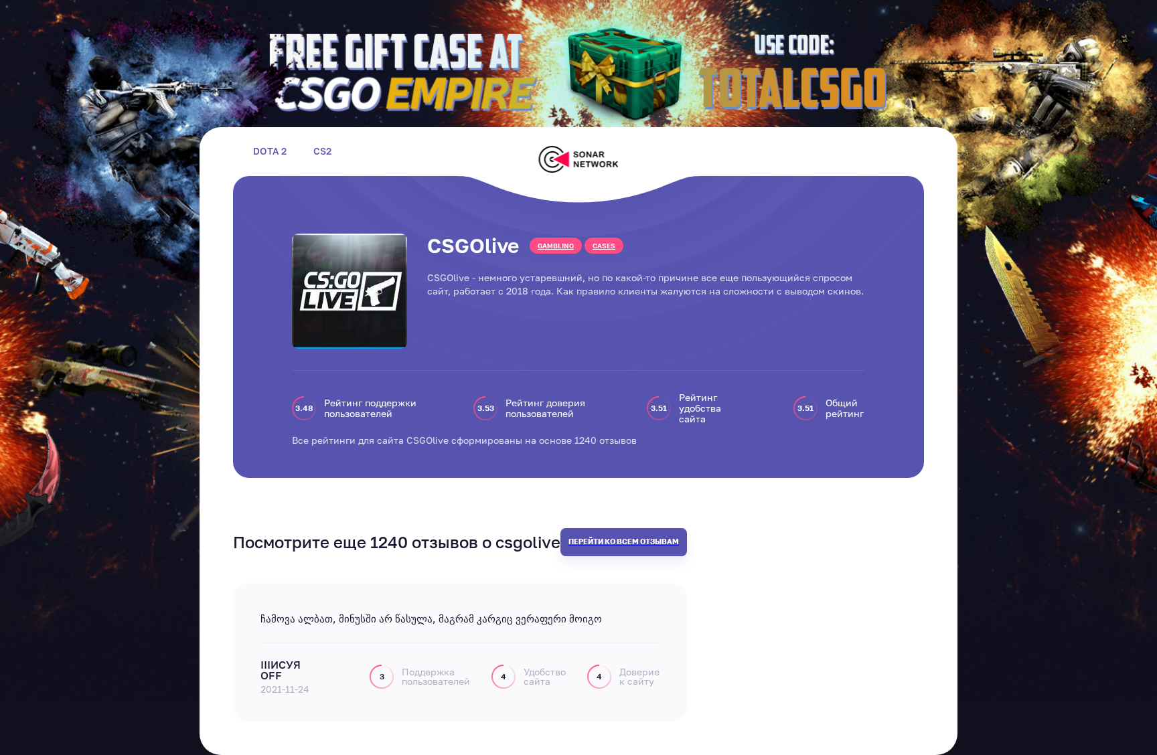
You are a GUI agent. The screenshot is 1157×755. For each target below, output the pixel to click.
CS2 (322, 151)
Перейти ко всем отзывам (623, 541)
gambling (556, 246)
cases (604, 246)
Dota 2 (270, 151)
